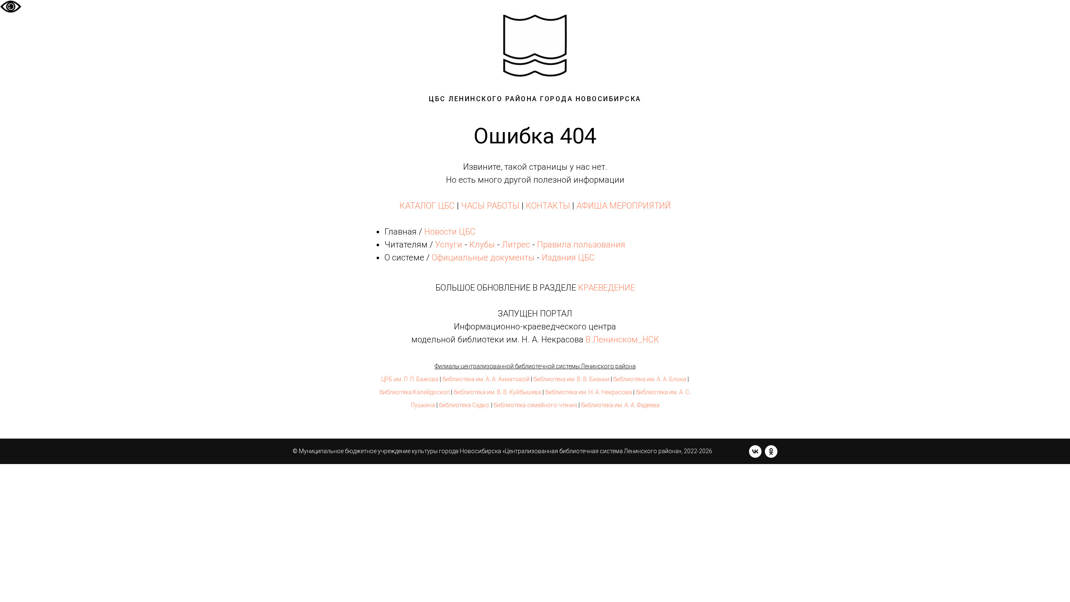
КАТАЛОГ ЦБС (427, 206)
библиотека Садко (464, 405)
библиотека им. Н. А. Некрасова (588, 392)
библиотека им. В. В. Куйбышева (497, 392)
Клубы (482, 245)
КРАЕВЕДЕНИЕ (606, 288)
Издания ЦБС (567, 258)
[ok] (771, 451)
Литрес (516, 245)
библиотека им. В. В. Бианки (571, 379)
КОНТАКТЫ (548, 206)
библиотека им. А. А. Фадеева (620, 405)
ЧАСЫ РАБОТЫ (490, 206)
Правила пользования (581, 245)
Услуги (448, 245)
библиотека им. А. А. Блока (649, 379)
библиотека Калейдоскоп (415, 392)
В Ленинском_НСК (622, 339)
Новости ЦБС (450, 232)
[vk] (755, 451)
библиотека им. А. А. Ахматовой (486, 379)
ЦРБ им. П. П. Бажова (409, 379)
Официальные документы (483, 258)
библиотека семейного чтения (535, 405)
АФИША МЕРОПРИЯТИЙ (623, 206)
